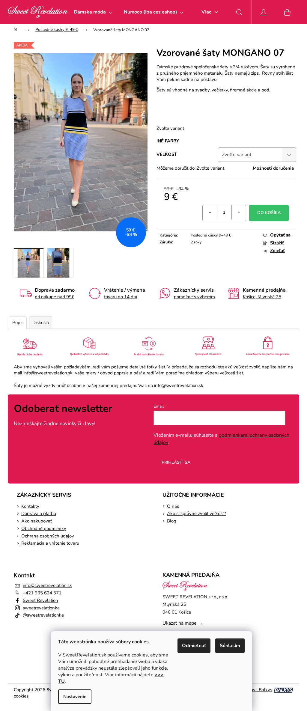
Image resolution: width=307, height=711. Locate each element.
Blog (171, 521)
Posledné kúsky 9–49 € (211, 235)
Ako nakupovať (36, 521)
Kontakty (30, 506)
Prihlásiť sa (176, 462)
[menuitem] (93, 12)
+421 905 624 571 (42, 593)
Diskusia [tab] (40, 323)
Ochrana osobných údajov (47, 536)
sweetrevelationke (41, 608)
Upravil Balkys (257, 690)
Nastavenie (74, 697)
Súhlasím (230, 645)
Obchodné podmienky (43, 528)
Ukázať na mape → (182, 623)
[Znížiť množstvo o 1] (210, 212)
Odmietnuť (194, 645)
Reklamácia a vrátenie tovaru (50, 543)
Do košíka (269, 213)
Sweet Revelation (40, 600)
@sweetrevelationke (43, 615)
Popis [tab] (17, 323)
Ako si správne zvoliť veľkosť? (196, 513)
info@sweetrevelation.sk (47, 585)
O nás (173, 506)
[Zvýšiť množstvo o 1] (238, 212)
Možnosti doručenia (273, 168)
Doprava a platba (38, 513)
